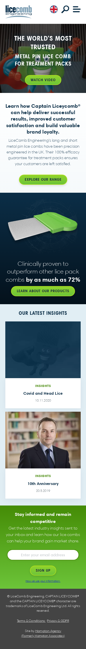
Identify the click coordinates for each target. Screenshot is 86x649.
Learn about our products (43, 291)
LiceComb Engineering (18, 12)
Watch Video (43, 79)
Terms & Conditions (31, 621)
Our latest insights (43, 313)
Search (65, 9)
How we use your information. (43, 581)
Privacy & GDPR (58, 621)
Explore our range (43, 179)
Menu (77, 9)
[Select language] (54, 9)
